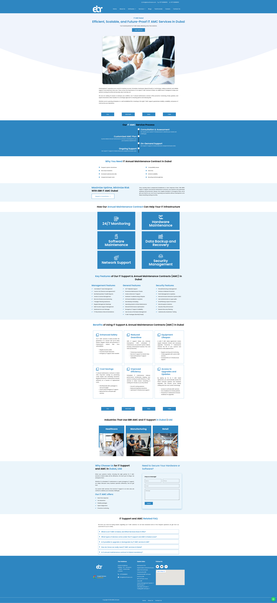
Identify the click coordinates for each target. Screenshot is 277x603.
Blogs (149, 9)
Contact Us (176, 9)
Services (141, 9)
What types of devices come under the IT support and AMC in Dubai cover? (129, 537)
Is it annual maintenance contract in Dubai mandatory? (122, 552)
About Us (122, 9)
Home (115, 9)
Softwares (131, 9)
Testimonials (158, 9)
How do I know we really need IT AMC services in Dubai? (121, 547)
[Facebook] (157, 566)
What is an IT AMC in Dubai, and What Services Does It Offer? (123, 532)
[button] (131, 9)
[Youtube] (161, 566)
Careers (167, 9)
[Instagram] (166, 566)
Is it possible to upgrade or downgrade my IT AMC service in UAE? (125, 542)
